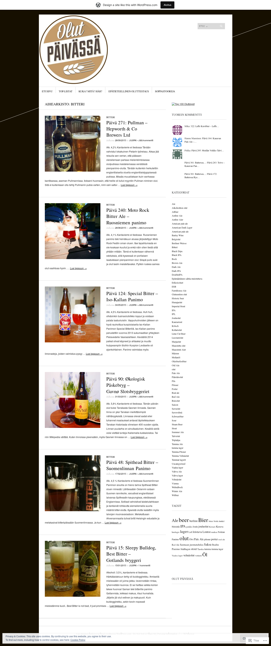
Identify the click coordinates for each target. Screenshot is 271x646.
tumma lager (177, 447)
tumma (207, 549)
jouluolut (203, 526)
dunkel (221, 521)
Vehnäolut (176, 479)
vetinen (198, 555)
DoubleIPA (177, 274)
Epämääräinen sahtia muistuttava (187, 278)
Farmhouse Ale (179, 290)
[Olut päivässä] (105, 29)
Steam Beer (177, 424)
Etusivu (47, 91)
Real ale (175, 392)
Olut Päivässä (182, 579)
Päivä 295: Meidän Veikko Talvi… (207, 150)
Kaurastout (177, 321)
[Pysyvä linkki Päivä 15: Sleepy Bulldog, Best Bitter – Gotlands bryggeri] (72, 595)
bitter (211, 521)
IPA (174, 310)
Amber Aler (177, 219)
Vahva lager (177, 475)
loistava (197, 532)
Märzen (175, 353)
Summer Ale (178, 432)
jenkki (189, 526)
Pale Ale (176, 373)
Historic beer (178, 298)
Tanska (200, 549)
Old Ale (175, 365)
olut (173, 369)
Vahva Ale (177, 471)
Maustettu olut (178, 345)
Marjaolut (176, 341)
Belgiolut (176, 239)
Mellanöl (176, 357)
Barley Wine (178, 235)
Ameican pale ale (180, 223)
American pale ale (180, 231)
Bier (203, 520)
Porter (175, 389)
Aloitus (167, 4)
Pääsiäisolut (177, 377)
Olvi (191, 539)
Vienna (175, 483)
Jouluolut (176, 318)
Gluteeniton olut (179, 294)
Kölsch (175, 325)
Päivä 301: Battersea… (195, 162)
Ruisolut (176, 400)
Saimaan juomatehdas (191, 544)
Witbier (175, 495)
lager (184, 531)
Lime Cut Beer (178, 333)
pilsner (207, 539)
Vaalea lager (177, 467)
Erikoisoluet (177, 282)
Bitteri (110, 117)
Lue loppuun (129, 185)
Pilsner (175, 385)
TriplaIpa (176, 440)
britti (216, 521)
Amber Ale (177, 215)
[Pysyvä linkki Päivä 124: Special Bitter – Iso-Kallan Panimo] (72, 341)
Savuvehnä (177, 412)
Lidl (190, 531)
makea (214, 531)
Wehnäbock (177, 487)
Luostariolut (177, 337)
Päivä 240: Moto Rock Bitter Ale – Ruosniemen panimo (127, 216)
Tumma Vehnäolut (180, 455)
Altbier (175, 211)
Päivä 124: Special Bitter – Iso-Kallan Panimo (132, 296)
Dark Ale (176, 266)
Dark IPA (176, 270)
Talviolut (176, 436)
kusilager (176, 532)
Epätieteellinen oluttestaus (129, 91)
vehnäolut (188, 555)
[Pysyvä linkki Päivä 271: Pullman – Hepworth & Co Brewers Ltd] (72, 170)
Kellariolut (177, 329)
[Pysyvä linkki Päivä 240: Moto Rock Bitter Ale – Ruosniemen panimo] (72, 258)
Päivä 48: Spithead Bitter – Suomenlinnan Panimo (132, 465)
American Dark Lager (182, 227)
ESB (174, 286)
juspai (132, 140)
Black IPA (177, 254)
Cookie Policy (77, 639)
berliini (193, 521)
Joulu (195, 526)
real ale (221, 539)
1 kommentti (144, 565)
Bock (174, 258)
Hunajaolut (177, 302)
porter (214, 539)
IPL (173, 314)
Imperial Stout (178, 306)
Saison (175, 404)
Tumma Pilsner (179, 451)
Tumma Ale (177, 444)
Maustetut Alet (179, 349)
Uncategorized (178, 463)
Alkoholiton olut (179, 207)
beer (184, 520)
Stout (174, 428)
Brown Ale (177, 262)
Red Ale (176, 396)
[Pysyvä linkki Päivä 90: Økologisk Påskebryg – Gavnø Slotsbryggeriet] (72, 426)
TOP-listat (65, 91)
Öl (204, 554)
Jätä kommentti (145, 140)
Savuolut (176, 408)
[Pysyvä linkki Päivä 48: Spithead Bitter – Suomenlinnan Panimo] (72, 510)
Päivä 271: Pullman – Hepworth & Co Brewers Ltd (126, 128)
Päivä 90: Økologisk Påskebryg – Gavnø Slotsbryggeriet (127, 385)
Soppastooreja (165, 91)
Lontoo (207, 532)
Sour (174, 420)
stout (194, 549)
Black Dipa (177, 251)
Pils (173, 381)
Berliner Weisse (179, 243)
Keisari (212, 526)
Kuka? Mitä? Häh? (90, 91)
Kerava (219, 526)
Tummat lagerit (179, 459)
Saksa (207, 544)
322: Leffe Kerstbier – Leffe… (205, 126)
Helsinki (176, 526)
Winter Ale (177, 491)
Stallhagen (185, 549)
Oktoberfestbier (179, 361)
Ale (173, 203)
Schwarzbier (178, 416)
